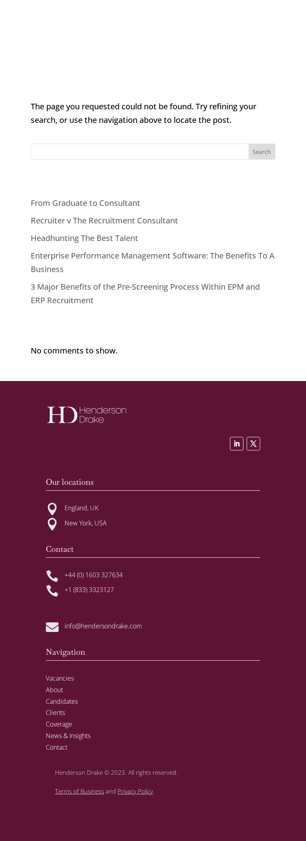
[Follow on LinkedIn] (236, 443)
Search (262, 152)
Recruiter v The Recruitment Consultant (104, 220)
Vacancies (60, 678)
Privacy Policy (135, 791)
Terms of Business (79, 791)
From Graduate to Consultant (85, 202)
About (54, 689)
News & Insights (68, 735)
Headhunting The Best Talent (84, 238)
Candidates (62, 701)
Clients (55, 712)
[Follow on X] (253, 443)
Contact (56, 747)
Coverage (59, 724)
